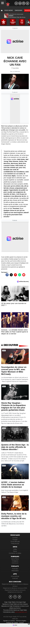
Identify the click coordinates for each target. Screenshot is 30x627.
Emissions (18, 10)
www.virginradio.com (21, 612)
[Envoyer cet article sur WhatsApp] (19, 275)
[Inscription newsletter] (20, 3)
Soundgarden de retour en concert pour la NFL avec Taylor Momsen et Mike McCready (13, 370)
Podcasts (15, 568)
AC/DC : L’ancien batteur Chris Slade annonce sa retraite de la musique (13, 484)
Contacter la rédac (15, 553)
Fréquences (15, 543)
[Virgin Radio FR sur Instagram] (15, 596)
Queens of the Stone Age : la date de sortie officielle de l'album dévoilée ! (15, 447)
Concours (15, 563)
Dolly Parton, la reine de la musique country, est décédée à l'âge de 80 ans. (13, 516)
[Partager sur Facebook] (7, 275)
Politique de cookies (12, 622)
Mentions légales (21, 620)
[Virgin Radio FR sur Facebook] (10, 596)
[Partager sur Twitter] (11, 275)
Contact (15, 537)
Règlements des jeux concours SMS (15, 588)
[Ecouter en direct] (16, 3)
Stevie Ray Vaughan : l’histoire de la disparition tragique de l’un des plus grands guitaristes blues (13, 406)
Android (15, 578)
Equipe (15, 539)
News (15, 551)
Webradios (15, 570)
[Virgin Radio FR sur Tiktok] (19, 596)
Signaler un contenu (9, 620)
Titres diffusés (15, 541)
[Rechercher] (23, 3)
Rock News (8, 10)
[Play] (2, 21)
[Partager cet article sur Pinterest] (15, 275)
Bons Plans (15, 559)
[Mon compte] (27, 3)
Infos (15, 549)
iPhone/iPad (15, 576)
